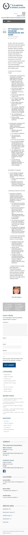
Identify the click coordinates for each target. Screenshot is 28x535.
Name (5, 338)
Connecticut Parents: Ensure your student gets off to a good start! (13, 402)
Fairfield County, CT (7, 515)
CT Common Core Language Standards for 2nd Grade (8, 306)
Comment (6, 322)
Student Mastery (8, 389)
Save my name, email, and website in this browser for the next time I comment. (13, 359)
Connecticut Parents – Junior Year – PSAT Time (13, 413)
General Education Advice (10, 380)
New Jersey (5, 522)
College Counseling (8, 376)
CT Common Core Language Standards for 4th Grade (19, 306)
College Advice (7, 374)
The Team (6, 421)
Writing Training (7, 391)
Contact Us (6, 431)
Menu (8, 21)
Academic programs (8, 423)
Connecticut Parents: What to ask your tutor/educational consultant (12, 399)
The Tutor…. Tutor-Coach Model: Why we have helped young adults (13, 409)
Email (4, 344)
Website (5, 350)
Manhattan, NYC (7, 509)
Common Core (13, 38)
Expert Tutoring (7, 425)
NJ (4, 385)
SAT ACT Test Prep (8, 387)
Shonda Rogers (14, 36)
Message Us (6, 455)
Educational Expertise (9, 429)
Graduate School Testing (10, 383)
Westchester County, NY (9, 512)
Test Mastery (7, 427)
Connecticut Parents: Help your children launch (13, 406)
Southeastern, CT (7, 519)
